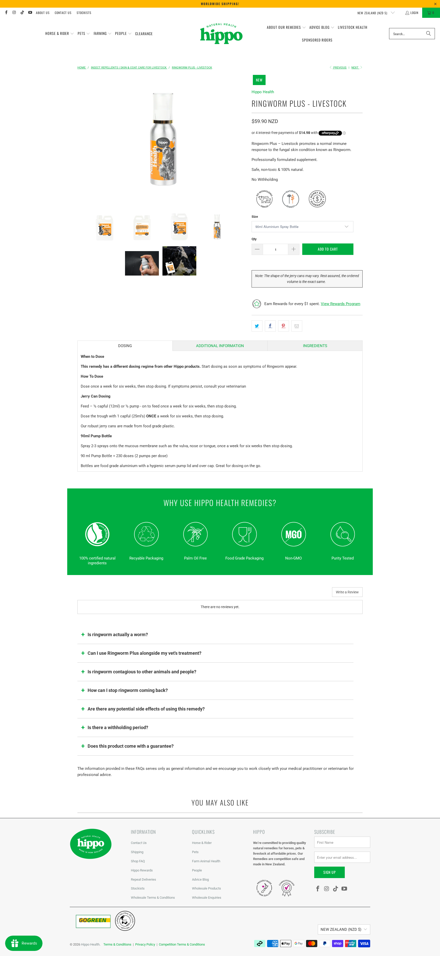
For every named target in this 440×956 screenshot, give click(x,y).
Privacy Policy (145, 944)
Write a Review (347, 592)
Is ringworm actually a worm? (118, 634)
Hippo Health (263, 92)
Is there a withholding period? (118, 727)
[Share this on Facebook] (270, 326)
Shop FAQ (138, 861)
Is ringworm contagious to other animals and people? (142, 671)
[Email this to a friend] (296, 326)
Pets (195, 852)
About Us (43, 12)
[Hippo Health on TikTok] (22, 12)
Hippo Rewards (142, 870)
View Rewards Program (340, 304)
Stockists (84, 12)
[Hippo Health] (221, 33)
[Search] (428, 33)
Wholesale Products (206, 888)
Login (414, 12)
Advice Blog (200, 879)
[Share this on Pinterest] (283, 326)
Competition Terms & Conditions (182, 944)
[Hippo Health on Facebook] (6, 12)
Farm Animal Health (206, 861)
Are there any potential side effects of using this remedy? (146, 709)
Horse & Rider (202, 843)
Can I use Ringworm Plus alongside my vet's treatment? (144, 653)
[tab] (125, 345)
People (197, 870)
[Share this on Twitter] (257, 326)
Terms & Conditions (117, 944)
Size (255, 216)
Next (355, 67)
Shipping (137, 852)
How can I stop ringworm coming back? (128, 690)
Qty (254, 239)
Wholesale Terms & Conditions (153, 897)
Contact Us (63, 12)
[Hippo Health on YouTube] (30, 12)
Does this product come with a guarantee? (131, 746)
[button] (59, 33)
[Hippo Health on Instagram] (14, 12)
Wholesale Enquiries (206, 897)
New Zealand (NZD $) (373, 13)
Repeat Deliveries (143, 879)
